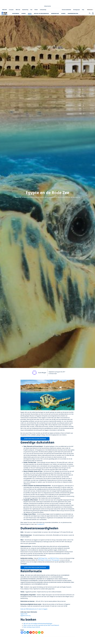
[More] (42, 632)
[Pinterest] (30, 632)
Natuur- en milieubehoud (41, 13)
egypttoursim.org (25, 615)
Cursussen (11, 9)
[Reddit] (33, 632)
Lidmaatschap (43, 9)
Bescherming (25, 9)
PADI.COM (4, 9)
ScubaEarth (40, 524)
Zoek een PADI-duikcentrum (35, 439)
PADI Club (18, 9)
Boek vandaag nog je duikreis (31, 627)
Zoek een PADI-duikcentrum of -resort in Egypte (33, 609)
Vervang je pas (76, 9)
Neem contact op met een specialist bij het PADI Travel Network (41, 625)
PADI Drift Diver (54, 558)
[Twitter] (25, 632)
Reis (31, 9)
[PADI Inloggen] (93, 13)
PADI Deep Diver (43, 558)
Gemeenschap (55, 13)
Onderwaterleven (73, 13)
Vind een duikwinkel (66, 9)
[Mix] (36, 632)
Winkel (36, 9)
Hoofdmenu (15, 13)
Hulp (83, 9)
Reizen (30, 13)
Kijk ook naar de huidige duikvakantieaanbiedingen (37, 623)
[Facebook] (22, 632)
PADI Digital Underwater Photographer (49, 560)
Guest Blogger (42, 372)
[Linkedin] (27, 632)
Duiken (24, 13)
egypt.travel (23, 614)
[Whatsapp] (39, 632)
